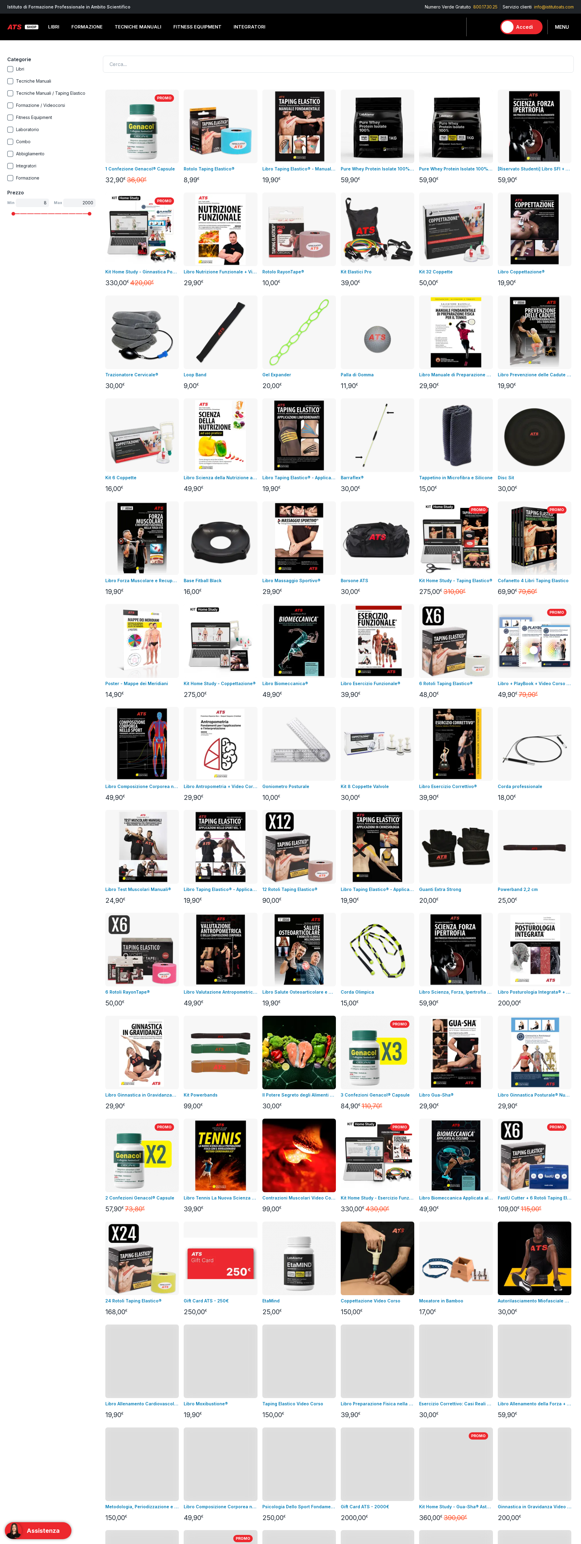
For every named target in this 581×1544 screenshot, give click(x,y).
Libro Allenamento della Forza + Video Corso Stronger (534, 1403)
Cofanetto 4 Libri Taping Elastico (533, 580)
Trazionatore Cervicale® (131, 374)
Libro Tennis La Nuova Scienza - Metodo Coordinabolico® (220, 1197)
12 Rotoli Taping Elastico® (289, 889)
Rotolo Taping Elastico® (209, 168)
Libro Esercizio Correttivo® (448, 786)
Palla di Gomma (357, 374)
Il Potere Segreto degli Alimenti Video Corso (299, 1094)
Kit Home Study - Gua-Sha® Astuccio (456, 1506)
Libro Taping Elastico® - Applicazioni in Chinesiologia (377, 889)
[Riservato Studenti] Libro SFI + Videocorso (534, 168)
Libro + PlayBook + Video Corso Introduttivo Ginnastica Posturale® (534, 683)
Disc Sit (506, 477)
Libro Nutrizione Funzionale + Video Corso (220, 271)
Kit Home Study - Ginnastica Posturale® (142, 271)
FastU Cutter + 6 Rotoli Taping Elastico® (534, 1197)
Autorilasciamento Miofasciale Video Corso (534, 1300)
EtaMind (271, 1300)
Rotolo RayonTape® (283, 271)
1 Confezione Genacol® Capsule (140, 168)
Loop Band (195, 374)
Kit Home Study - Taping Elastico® (455, 580)
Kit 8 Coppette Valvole (365, 786)
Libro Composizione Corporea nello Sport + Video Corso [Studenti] (220, 1506)
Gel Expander (276, 374)
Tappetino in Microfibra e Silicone (456, 477)
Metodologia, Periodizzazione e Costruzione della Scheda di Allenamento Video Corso (142, 1506)
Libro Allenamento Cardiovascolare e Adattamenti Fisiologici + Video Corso (142, 1403)
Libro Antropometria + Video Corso (220, 786)
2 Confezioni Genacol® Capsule (139, 1197)
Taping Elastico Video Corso (292, 1403)
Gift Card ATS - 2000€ (365, 1506)
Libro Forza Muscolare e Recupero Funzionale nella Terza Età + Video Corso (142, 580)
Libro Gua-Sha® (436, 1094)
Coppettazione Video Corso (370, 1300)
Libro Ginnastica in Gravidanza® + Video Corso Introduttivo (142, 1094)
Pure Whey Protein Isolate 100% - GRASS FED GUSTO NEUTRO (456, 168)
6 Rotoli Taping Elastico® (446, 683)
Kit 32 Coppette (436, 271)
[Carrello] (489, 27)
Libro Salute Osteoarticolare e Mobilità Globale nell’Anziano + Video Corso (299, 992)
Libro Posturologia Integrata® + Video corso (534, 992)
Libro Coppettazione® (521, 271)
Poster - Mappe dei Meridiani (136, 683)
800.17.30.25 (485, 6)
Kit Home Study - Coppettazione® (220, 683)
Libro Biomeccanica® (285, 683)
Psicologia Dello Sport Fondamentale (299, 1506)
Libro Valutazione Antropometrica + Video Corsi (220, 992)
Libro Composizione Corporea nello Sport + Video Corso (142, 786)
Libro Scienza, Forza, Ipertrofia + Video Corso (456, 992)
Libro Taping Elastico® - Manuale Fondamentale (299, 168)
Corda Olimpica (357, 992)
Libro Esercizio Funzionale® (370, 683)
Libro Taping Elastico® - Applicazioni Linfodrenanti (299, 477)
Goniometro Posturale (285, 786)
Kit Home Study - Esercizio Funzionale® (377, 1197)
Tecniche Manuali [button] (138, 27)
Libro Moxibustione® (206, 1403)
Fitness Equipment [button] (197, 27)
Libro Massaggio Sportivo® (291, 580)
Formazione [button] (87, 27)
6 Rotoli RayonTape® (127, 992)
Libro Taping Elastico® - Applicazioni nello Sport (220, 889)
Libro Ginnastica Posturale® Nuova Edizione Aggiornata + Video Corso (534, 1094)
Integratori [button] (249, 27)
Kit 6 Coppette (120, 477)
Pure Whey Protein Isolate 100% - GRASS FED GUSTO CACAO (377, 168)
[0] (489, 27)
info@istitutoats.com (554, 6)
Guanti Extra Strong (440, 889)
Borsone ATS (354, 580)
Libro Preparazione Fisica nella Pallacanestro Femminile (377, 1403)
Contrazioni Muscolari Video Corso (299, 1197)
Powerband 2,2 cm (518, 889)
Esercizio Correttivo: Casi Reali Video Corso (456, 1403)
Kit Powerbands (201, 1094)
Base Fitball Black (203, 580)
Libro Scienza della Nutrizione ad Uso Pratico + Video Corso (220, 477)
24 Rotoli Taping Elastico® (133, 1300)
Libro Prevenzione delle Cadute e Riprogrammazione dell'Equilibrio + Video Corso (534, 374)
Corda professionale (520, 786)
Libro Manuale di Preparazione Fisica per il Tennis (456, 374)
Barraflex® (352, 477)
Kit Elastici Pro (356, 271)
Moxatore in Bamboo (441, 1300)
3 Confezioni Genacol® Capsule (375, 1094)
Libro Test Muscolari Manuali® (138, 889)
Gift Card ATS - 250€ (206, 1300)
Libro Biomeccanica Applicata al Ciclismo (456, 1197)
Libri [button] (53, 27)
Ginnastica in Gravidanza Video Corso (534, 1506)
